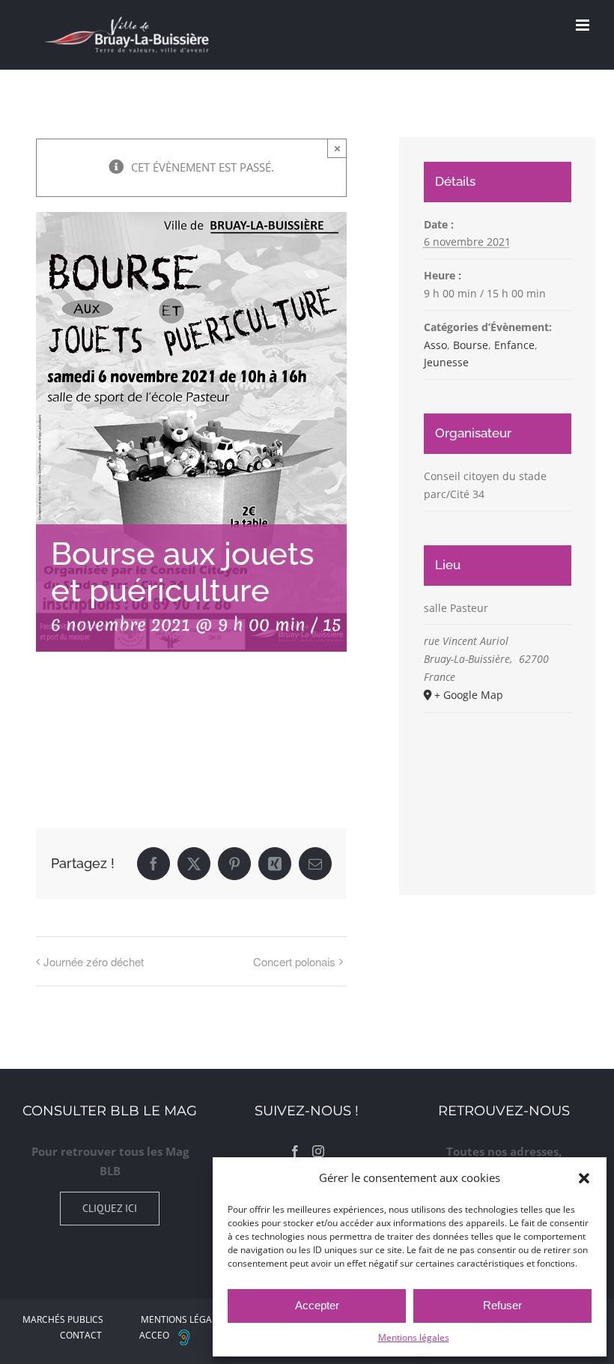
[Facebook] (295, 1151)
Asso (435, 345)
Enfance (514, 345)
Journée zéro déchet (93, 961)
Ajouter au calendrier (110, 736)
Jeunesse (446, 362)
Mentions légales (413, 1337)
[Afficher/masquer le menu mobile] (584, 25)
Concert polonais (294, 961)
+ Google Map (468, 695)
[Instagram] (318, 1151)
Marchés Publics (62, 1319)
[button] (584, 1178)
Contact (81, 1335)
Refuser (502, 1305)
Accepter (317, 1305)
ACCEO (154, 1335)
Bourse (470, 345)
